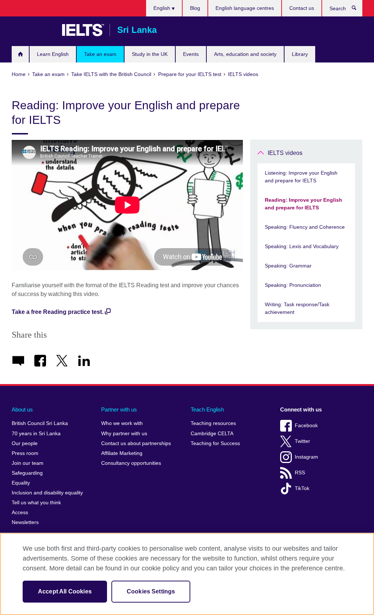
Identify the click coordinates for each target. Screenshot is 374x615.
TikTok (302, 488)
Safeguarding (27, 473)
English (162, 8)
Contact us (301, 8)
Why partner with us (124, 433)
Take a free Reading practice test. (57, 312)
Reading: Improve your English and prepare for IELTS (303, 203)
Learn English (53, 54)
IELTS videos (285, 153)
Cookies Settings (151, 591)
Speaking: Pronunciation (293, 285)
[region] (187, 574)
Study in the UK (150, 54)
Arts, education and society (245, 54)
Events (191, 54)
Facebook (306, 425)
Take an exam (100, 54)
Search (357, 9)
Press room (25, 453)
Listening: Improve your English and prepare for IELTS (301, 176)
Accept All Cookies (65, 591)
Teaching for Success (215, 443)
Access (20, 512)
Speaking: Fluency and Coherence (305, 227)
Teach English (207, 409)
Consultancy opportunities (131, 463)
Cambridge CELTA (212, 433)
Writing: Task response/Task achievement (297, 308)
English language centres (244, 8)
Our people (25, 443)
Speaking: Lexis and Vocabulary (302, 246)
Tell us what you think (36, 502)
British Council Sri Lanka (33, 30)
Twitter (302, 441)
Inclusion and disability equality (47, 493)
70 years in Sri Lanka (36, 433)
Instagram (306, 457)
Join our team (27, 463)
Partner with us (119, 409)
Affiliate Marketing (121, 453)
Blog (195, 8)
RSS (300, 472)
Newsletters (25, 522)
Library (300, 54)
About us (22, 409)
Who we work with (122, 423)
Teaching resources (213, 423)
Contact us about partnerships (136, 443)
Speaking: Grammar (288, 266)
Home (20, 54)
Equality (21, 483)
